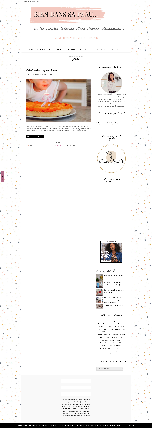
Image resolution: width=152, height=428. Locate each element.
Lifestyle (105, 329)
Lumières (117, 329)
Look (111, 329)
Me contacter (114, 49)
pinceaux (105, 340)
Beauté (51, 49)
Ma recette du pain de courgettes (114, 275)
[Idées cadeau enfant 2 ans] (58, 100)
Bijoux (114, 321)
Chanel (105, 323)
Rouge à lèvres (104, 342)
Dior (123, 326)
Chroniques (122, 323)
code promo (102, 326)
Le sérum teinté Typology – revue (114, 305)
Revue (119, 340)
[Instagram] (107, 122)
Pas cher (115, 337)
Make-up (120, 332)
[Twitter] (103, 122)
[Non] (150, 425)
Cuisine (117, 326)
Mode (60, 49)
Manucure (107, 334)
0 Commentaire (39, 74)
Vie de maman (108, 351)
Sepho (121, 342)
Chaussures (113, 323)
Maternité (123, 334)
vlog (115, 351)
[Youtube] (111, 122)
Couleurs (110, 326)
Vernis (122, 348)
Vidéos (83, 49)
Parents (108, 337)
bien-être (108, 321)
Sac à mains (114, 342)
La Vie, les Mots (97, 49)
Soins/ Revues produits (115, 345)
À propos (41, 49)
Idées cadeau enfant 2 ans (41, 70)
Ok (123, 425)
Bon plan (121, 321)
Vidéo (100, 351)
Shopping (104, 345)
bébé (100, 323)
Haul (99, 329)
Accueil (31, 49)
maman (100, 334)
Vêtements (122, 351)
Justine (33, 145)
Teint (110, 348)
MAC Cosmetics (105, 332)
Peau (121, 337)
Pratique (112, 340)
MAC (124, 329)
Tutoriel (116, 348)
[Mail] (116, 122)
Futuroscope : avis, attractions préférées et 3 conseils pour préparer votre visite (113, 300)
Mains (113, 332)
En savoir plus (130, 425)
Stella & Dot (103, 348)
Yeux (111, 353)
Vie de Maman (71, 49)
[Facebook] (98, 122)
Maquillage (115, 334)
